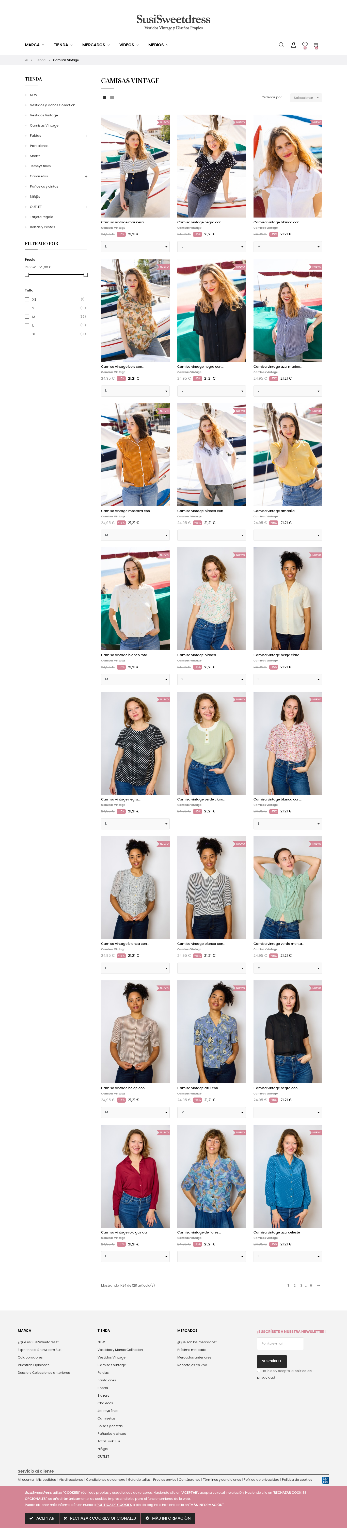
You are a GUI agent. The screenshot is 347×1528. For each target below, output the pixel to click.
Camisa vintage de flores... (199, 1232)
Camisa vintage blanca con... (278, 222)
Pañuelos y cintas (44, 186)
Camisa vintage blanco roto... (125, 655)
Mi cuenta (26, 1479)
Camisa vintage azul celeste (277, 1232)
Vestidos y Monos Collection (52, 105)
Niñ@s (35, 196)
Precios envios (164, 1479)
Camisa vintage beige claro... (278, 655)
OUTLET (36, 207)
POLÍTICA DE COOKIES (114, 1505)
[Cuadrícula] (104, 98)
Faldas (35, 135)
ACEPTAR (44, 1518)
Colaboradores (30, 1357)
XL (34, 334)
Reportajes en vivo (192, 1365)
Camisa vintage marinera (122, 222)
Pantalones (39, 146)
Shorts (35, 156)
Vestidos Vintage (44, 115)
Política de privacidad (261, 1479)
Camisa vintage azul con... (198, 1088)
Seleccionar (307, 98)
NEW (33, 95)
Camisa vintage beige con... (124, 1088)
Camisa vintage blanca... (197, 655)
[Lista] (112, 98)
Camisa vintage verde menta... (279, 944)
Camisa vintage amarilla (274, 511)
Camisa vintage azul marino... (278, 366)
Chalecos (105, 1403)
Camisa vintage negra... (120, 799)
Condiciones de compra (105, 1479)
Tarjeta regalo (41, 217)
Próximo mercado (191, 1350)
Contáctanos (189, 1479)
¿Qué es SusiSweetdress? (38, 1342)
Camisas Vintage (44, 125)
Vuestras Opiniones (34, 1365)
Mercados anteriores (194, 1357)
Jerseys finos (40, 166)
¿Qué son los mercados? (197, 1342)
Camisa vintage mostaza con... (126, 511)
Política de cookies (297, 1479)
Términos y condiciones (222, 1479)
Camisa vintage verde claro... (201, 799)
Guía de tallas (139, 1479)
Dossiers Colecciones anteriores (44, 1373)
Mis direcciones (71, 1479)
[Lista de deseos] (160, 124)
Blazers (103, 1395)
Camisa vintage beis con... (122, 366)
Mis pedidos (46, 1479)
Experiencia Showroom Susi (40, 1350)
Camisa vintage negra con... (200, 222)
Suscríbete (272, 1361)
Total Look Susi (109, 1441)
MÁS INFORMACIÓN (171, 1518)
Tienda (33, 79)
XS (34, 299)
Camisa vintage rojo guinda (124, 1232)
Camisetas (39, 176)
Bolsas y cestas (42, 227)
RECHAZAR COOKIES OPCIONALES (102, 1518)
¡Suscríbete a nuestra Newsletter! (291, 1332)
